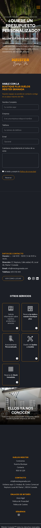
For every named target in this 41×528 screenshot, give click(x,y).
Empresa (5, 113)
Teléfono (5, 125)
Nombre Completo (9, 102)
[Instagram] (19, 515)
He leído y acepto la (20, 171)
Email (4, 136)
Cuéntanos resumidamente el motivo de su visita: (18, 149)
